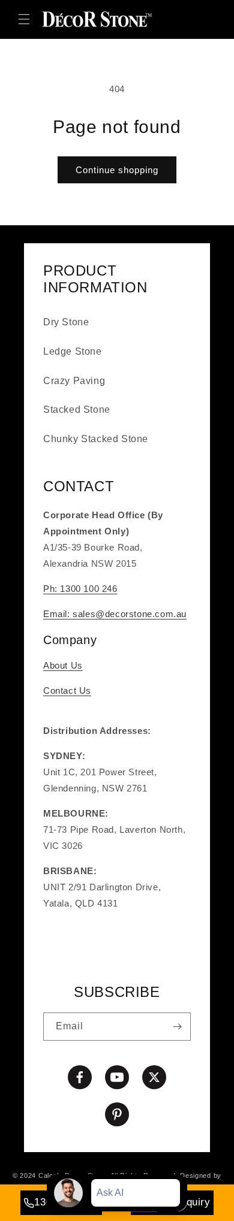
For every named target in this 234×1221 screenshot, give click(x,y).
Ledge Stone (72, 351)
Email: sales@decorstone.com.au (115, 614)
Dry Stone (66, 322)
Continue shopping (117, 170)
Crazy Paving (74, 381)
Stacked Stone (76, 409)
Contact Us (67, 690)
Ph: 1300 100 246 (80, 589)
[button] (24, 19)
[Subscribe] (177, 1027)
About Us (63, 665)
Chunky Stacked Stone (95, 439)
